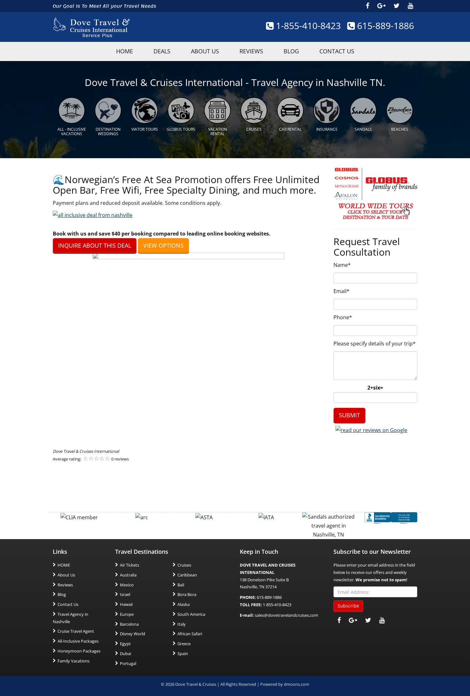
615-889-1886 (384, 25)
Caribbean (187, 575)
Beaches (399, 129)
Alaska (183, 604)
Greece (184, 643)
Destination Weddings (108, 131)
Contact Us (336, 51)
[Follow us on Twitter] (396, 6)
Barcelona (129, 624)
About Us (205, 51)
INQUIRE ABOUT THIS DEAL (94, 245)
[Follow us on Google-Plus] (381, 6)
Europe (127, 614)
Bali (180, 585)
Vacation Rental (217, 131)
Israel (125, 594)
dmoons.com (296, 684)
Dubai (125, 653)
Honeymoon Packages (79, 651)
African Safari (189, 634)
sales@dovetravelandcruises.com (286, 615)
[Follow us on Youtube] (410, 6)
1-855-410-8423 (307, 25)
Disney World (132, 634)
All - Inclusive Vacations (72, 131)
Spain (182, 653)
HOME (124, 51)
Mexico (127, 585)
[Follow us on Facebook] (367, 6)
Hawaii (126, 604)
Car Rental (290, 129)
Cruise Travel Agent (76, 631)
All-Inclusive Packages (78, 641)
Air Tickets (129, 565)
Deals (161, 51)
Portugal (128, 663)
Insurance (327, 129)
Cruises (254, 129)
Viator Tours (144, 129)
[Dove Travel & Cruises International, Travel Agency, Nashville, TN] (390, 517)
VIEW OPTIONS (163, 245)
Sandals (363, 129)
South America (191, 614)
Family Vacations (74, 661)
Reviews (251, 51)
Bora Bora (186, 594)
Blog (291, 51)
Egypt (125, 643)
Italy (181, 624)
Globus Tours (181, 129)
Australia (128, 575)
